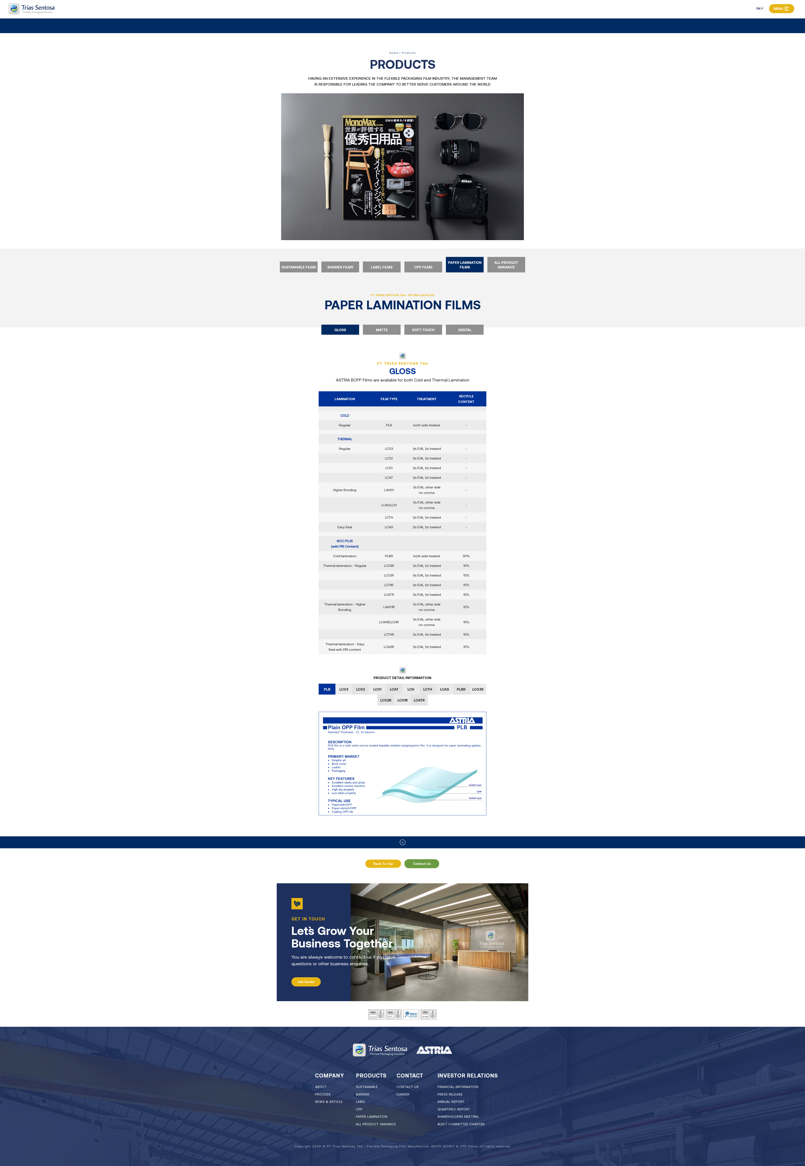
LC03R (478, 689)
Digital (464, 330)
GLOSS (340, 330)
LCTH (427, 689)
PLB (327, 689)
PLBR (461, 689)
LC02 (360, 689)
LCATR (419, 700)
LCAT (394, 689)
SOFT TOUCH (423, 330)
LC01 (377, 689)
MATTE (382, 330)
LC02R (385, 700)
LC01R (402, 700)
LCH (411, 689)
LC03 (343, 689)
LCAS (444, 689)
